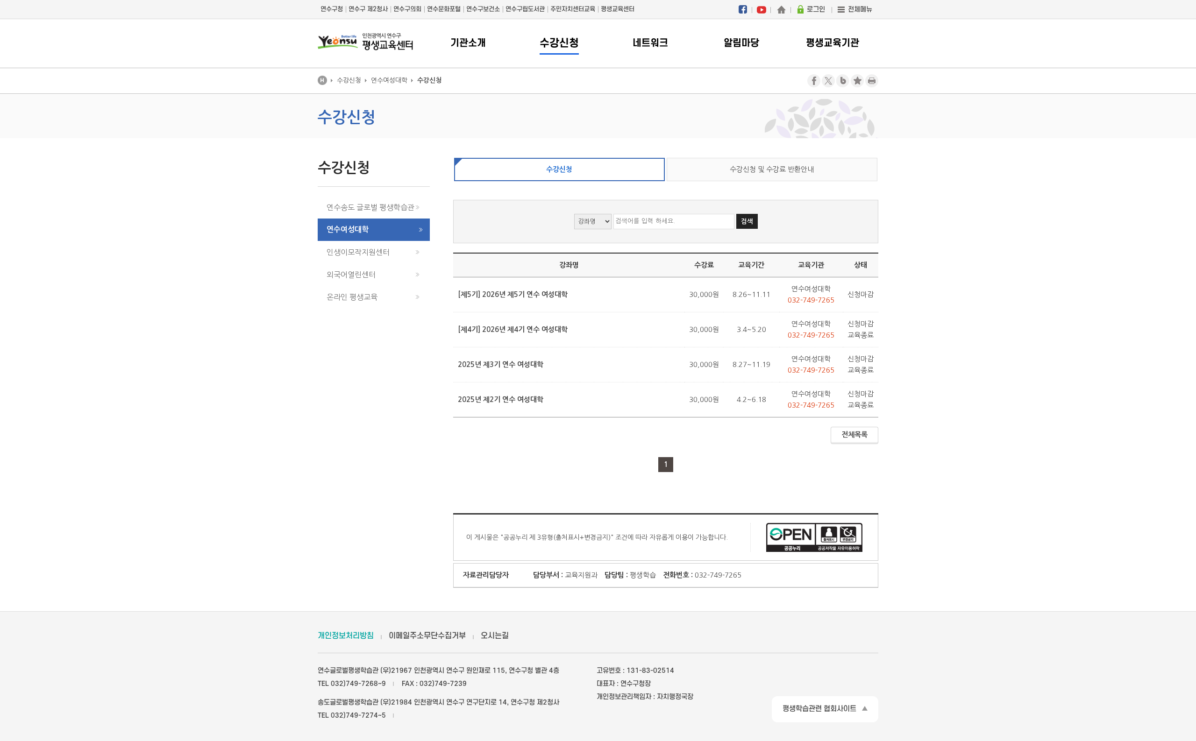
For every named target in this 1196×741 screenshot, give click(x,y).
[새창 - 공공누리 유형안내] (814, 536)
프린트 (871, 80)
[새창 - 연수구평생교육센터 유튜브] (761, 9)
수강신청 (559, 169)
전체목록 (854, 434)
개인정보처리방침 (346, 636)
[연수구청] (781, 9)
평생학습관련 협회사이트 (819, 709)
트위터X (828, 80)
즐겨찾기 (857, 80)
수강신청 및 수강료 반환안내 (772, 169)
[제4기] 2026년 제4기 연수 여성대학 (513, 329)
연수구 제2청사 (368, 9)
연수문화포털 (444, 9)
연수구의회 (407, 9)
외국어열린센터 (351, 274)
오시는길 (495, 636)
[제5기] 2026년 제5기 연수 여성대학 (513, 294)
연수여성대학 (348, 229)
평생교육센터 (617, 9)
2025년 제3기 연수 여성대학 (500, 364)
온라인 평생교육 (352, 297)
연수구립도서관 (525, 9)
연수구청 (331, 9)
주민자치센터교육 (572, 9)
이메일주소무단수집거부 (427, 636)
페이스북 (813, 80)
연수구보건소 (483, 9)
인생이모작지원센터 (358, 252)
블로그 (842, 80)
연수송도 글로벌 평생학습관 (370, 207)
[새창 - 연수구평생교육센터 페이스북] (742, 9)
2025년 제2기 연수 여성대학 (500, 399)
